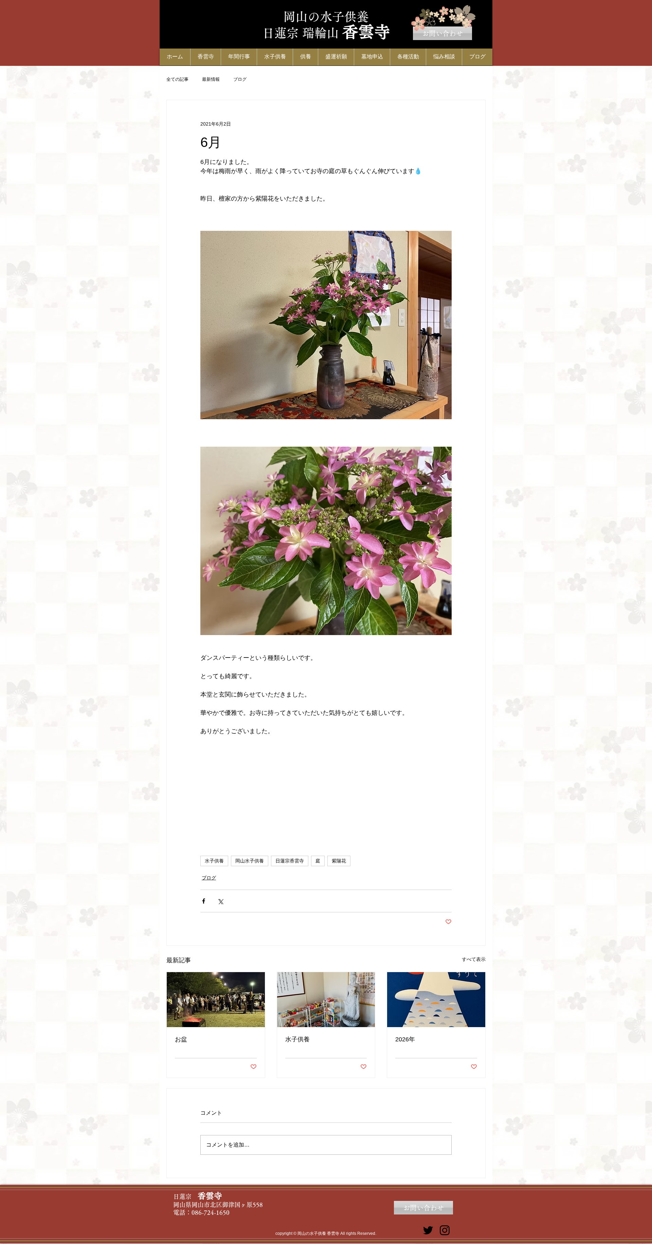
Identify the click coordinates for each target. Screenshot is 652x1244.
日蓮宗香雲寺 (289, 861)
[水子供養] (326, 999)
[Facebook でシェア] (203, 901)
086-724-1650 (211, 1212)
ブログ (240, 79)
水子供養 (214, 861)
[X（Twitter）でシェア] (220, 901)
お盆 (181, 1039)
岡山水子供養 (249, 861)
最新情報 (211, 79)
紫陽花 (339, 861)
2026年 (405, 1039)
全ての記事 (177, 79)
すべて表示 (474, 959)
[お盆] (216, 999)
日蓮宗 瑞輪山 (300, 33)
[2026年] (436, 999)
